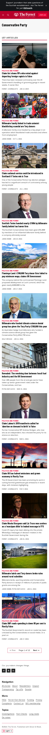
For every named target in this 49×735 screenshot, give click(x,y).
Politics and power (10, 71)
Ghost (31, 727)
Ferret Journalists (10, 89)
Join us (42, 15)
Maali (39, 727)
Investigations (8, 714)
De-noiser (6, 717)
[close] (46, 5)
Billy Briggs (7, 339)
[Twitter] (8, 671)
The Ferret (12, 727)
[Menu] (3, 15)
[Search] (8, 15)
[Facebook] (4, 671)
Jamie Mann (6, 139)
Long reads (34, 714)
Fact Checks (21, 714)
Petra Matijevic (8, 389)
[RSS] (13, 671)
